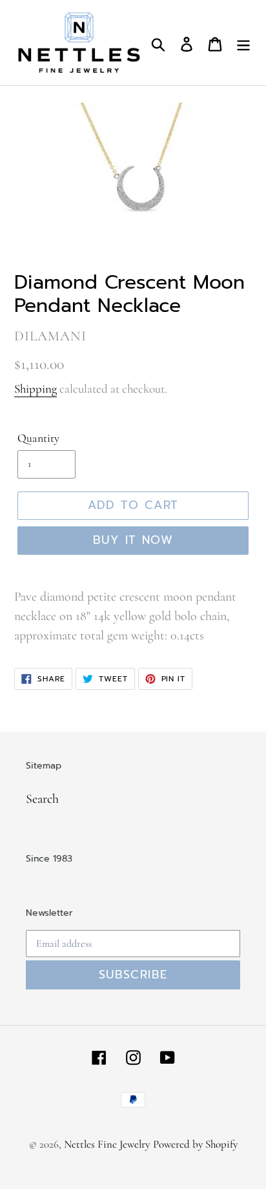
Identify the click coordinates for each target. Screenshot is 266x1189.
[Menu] (243, 42)
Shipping (35, 388)
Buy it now (133, 540)
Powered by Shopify (195, 1144)
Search (42, 799)
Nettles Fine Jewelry (107, 1144)
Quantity (38, 438)
